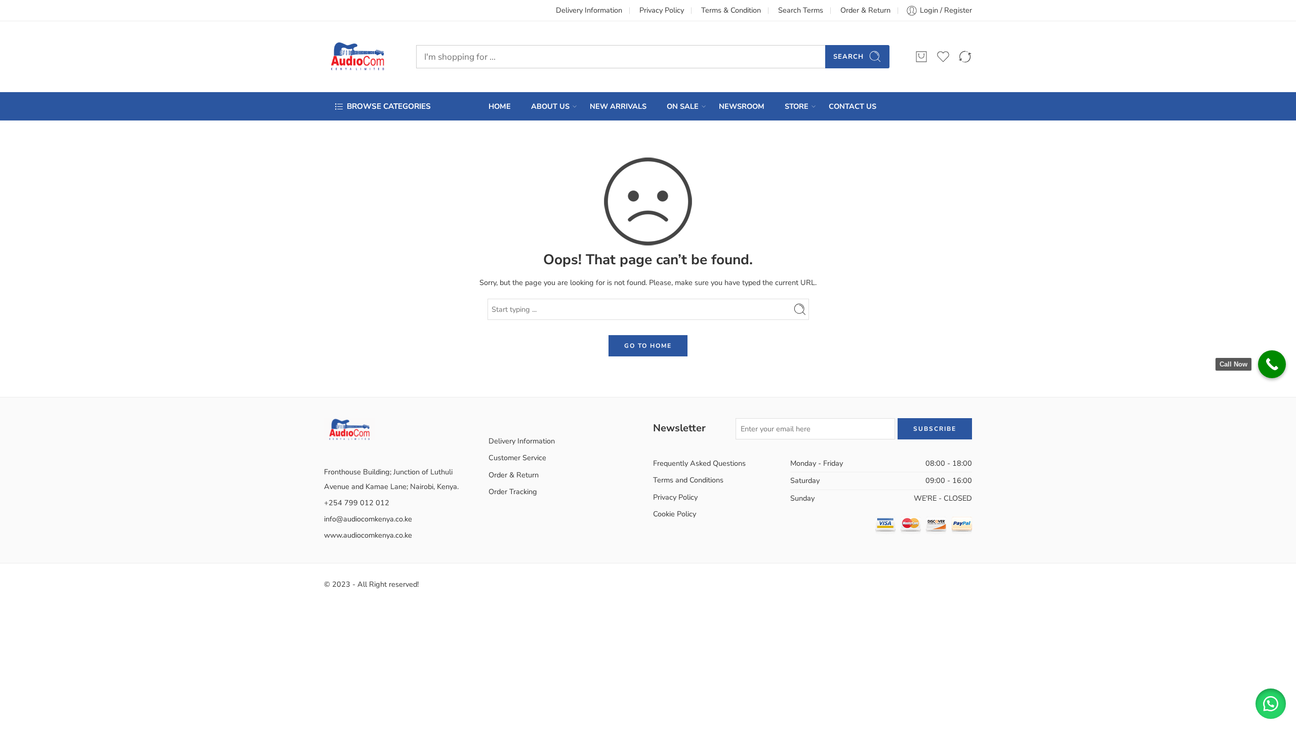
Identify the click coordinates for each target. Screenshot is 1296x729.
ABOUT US (550, 106)
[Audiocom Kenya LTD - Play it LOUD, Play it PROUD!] (357, 57)
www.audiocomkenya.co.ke (368, 535)
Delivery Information (589, 10)
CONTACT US (852, 106)
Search (848, 56)
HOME (500, 106)
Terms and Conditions (688, 480)
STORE (796, 106)
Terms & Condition (731, 10)
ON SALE (683, 106)
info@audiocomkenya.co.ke (368, 519)
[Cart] (921, 57)
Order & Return (865, 10)
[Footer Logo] (349, 428)
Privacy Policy (661, 10)
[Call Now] (1272, 364)
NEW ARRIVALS (618, 106)
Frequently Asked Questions (699, 463)
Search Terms (800, 10)
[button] (1271, 703)
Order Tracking (513, 492)
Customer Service (517, 458)
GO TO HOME (648, 346)
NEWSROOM (741, 106)
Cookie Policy (674, 514)
